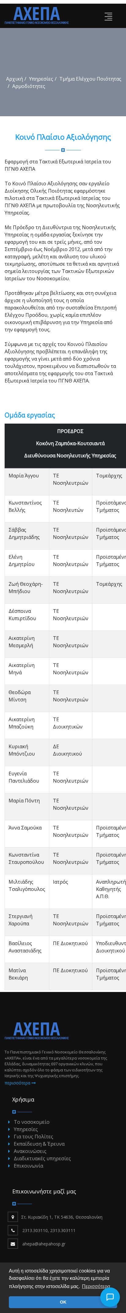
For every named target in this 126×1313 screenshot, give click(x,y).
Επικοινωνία (28, 1165)
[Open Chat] (110, 1297)
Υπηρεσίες (41, 78)
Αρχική (14, 78)
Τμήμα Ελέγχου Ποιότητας (90, 78)
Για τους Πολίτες (33, 1136)
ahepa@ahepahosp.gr (43, 1244)
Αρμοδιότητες (28, 86)
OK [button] (63, 1302)
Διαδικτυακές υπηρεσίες (42, 1158)
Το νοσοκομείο (32, 1122)
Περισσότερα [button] (96, 1286)
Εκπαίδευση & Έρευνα (39, 1143)
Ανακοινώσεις (30, 1151)
